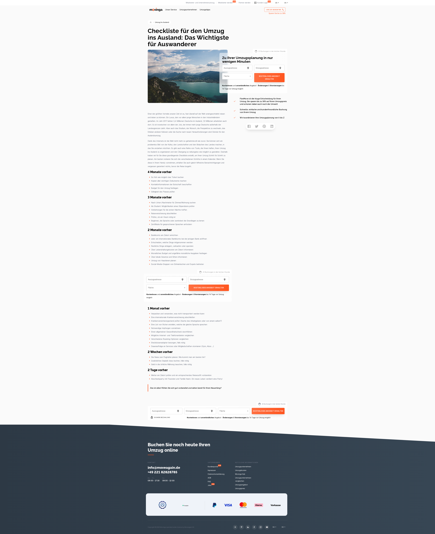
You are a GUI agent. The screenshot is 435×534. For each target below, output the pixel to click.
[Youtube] (267, 527)
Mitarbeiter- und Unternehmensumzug (200, 3)
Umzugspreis (240, 488)
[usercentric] (235, 527)
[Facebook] (254, 527)
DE (276, 3)
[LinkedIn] (248, 527)
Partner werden (244, 3)
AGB (209, 478)
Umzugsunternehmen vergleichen (243, 479)
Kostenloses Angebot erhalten (209, 288)
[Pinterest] (241, 527)
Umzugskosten (240, 470)
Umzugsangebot (241, 485)
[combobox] (163, 279)
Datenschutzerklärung (216, 474)
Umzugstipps (205, 9)
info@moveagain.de (164, 467)
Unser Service (171, 9)
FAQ (209, 481)
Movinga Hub (240, 474)
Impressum (212, 470)
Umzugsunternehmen (188, 9)
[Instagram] (260, 527)
